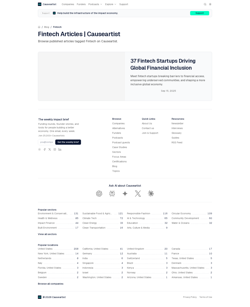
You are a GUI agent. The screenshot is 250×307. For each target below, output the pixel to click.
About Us (147, 123)
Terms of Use (205, 297)
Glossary (177, 132)
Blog (46, 27)
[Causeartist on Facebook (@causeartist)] (44, 149)
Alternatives (118, 128)
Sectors (116, 152)
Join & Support (150, 132)
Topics (116, 171)
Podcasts (93, 4)
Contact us (148, 128)
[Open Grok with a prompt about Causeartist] (138, 193)
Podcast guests (121, 142)
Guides (175, 137)
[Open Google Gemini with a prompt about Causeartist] (125, 193)
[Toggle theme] (210, 4)
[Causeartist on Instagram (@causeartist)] (55, 149)
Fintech (57, 27)
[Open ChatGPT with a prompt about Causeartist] (99, 193)
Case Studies (119, 147)
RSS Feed (177, 142)
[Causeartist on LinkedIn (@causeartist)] (60, 149)
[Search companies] (205, 4)
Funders (81, 4)
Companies (68, 4)
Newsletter (178, 123)
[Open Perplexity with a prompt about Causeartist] (112, 193)
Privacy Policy (190, 297)
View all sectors (47, 234)
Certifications (119, 161)
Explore (109, 4)
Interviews (177, 128)
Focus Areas (119, 156)
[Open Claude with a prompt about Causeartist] (150, 193)
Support (123, 4)
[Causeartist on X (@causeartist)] (50, 149)
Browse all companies (50, 283)
